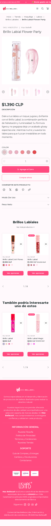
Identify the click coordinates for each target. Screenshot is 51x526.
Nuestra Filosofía (25, 432)
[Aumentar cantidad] (47, 161)
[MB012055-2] (6, 265)
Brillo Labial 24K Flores (13, 259)
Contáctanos (25, 460)
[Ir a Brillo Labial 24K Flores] (13, 244)
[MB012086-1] (28, 265)
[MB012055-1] (4, 265)
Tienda (18, 17)
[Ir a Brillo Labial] (13, 323)
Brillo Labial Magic (35, 338)
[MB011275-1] (4, 152)
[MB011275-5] (28, 152)
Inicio (8, 17)
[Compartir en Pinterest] (23, 190)
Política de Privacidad (25, 435)
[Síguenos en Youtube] (32, 504)
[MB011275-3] (16, 152)
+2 (12, 344)
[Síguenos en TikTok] (36, 504)
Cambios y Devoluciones (25, 457)
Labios (39, 17)
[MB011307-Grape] (4, 344)
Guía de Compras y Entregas (26, 453)
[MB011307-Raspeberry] (9, 344)
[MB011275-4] (22, 152)
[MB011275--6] (34, 152)
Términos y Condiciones (25, 439)
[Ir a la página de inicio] (10, 8)
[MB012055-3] (9, 265)
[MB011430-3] (34, 344)
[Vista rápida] (21, 244)
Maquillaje (28, 17)
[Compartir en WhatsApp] (17, 190)
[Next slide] (47, 92)
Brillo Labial (32, 259)
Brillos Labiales (12, 20)
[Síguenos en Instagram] (25, 504)
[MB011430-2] (31, 344)
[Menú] (37, 8)
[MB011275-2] (10, 152)
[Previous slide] (4, 92)
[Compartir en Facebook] (4, 190)
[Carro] (47, 8)
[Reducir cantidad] (4, 161)
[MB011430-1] (28, 344)
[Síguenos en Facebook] (28, 504)
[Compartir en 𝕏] (10, 190)
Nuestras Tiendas (25, 442)
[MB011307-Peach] (6, 344)
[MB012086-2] (31, 265)
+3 (12, 265)
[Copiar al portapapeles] (29, 190)
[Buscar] (42, 8)
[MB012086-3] (34, 265)
